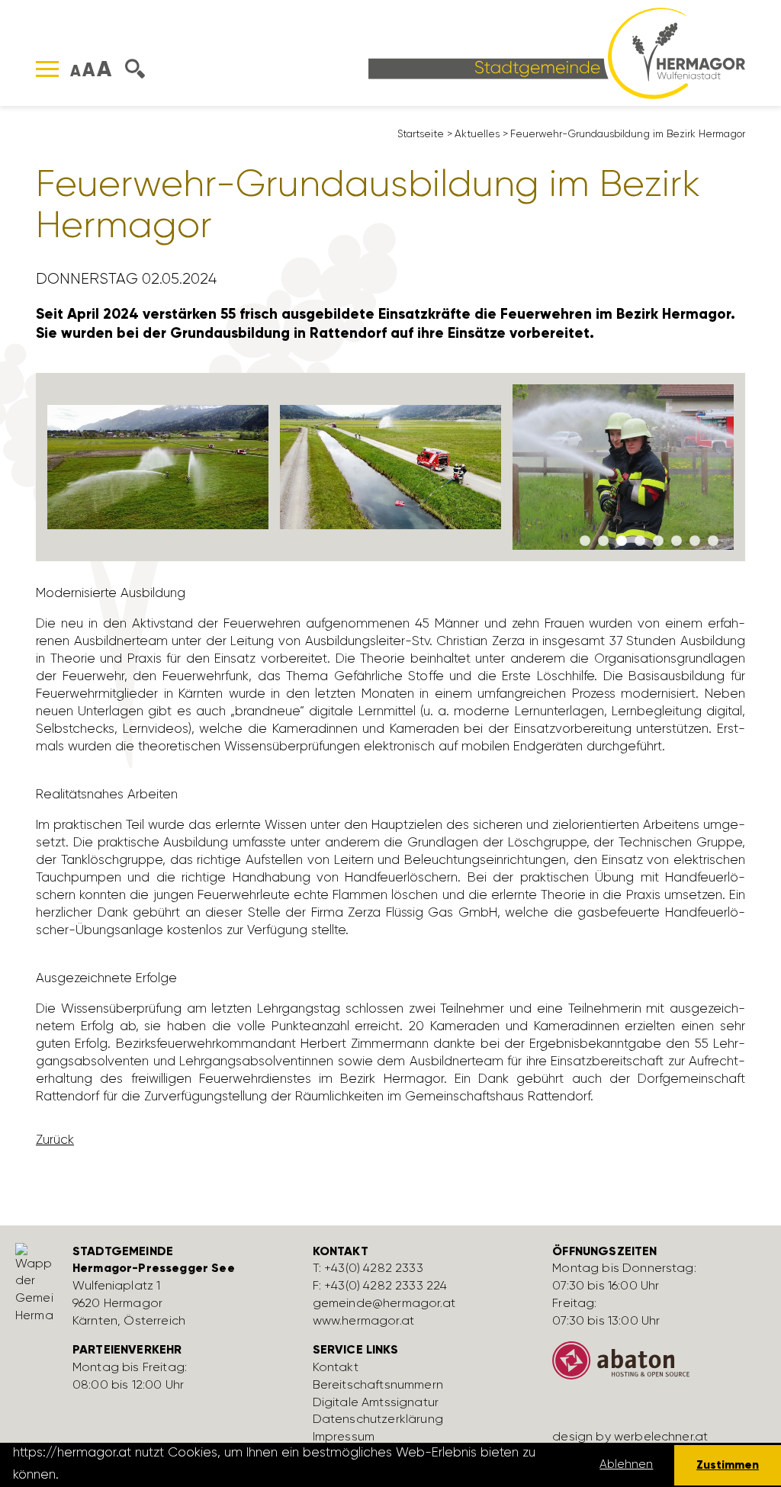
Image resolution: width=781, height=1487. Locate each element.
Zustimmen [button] (727, 1464)
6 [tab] (676, 541)
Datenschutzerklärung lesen (147, 1474)
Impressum (343, 1436)
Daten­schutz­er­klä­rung (378, 1419)
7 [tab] (694, 541)
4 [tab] (640, 541)
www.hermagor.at (363, 1320)
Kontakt (335, 1367)
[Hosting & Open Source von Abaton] (661, 1366)
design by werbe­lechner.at (630, 1436)
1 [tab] (585, 541)
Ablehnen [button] (626, 1464)
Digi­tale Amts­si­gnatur (376, 1402)
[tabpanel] (158, 467)
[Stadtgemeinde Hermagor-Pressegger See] (556, 51)
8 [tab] (713, 541)
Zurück (55, 1139)
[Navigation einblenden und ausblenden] (47, 69)
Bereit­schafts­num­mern (378, 1384)
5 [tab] (658, 541)
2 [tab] (603, 541)
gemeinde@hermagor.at (384, 1303)
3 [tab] (621, 541)
